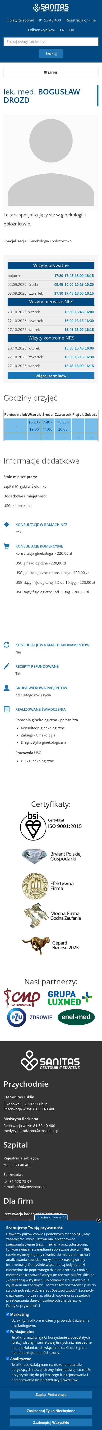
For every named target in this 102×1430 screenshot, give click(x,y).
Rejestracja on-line (81, 20)
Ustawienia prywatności (51, 1217)
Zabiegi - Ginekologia (38, 735)
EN (62, 29)
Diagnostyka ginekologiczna (43, 742)
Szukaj (51, 53)
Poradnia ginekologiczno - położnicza (46, 719)
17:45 (69, 276)
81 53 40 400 (50, 20)
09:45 (58, 284)
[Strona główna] (51, 7)
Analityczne (20, 1358)
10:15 (79, 284)
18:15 (89, 276)
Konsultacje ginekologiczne (43, 727)
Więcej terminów (51, 375)
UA (71, 29)
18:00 (79, 276)
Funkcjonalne (22, 1331)
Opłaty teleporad (20, 20)
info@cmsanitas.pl (31, 1186)
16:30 (89, 321)
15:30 (69, 312)
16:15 (79, 321)
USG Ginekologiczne (37, 760)
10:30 (89, 284)
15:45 (79, 312)
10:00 (69, 284)
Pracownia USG (28, 752)
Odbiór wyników (41, 29)
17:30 (58, 276)
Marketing (19, 1314)
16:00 (89, 312)
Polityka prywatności (23, 1305)
